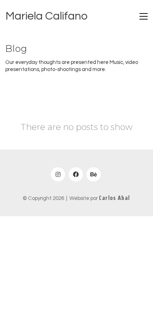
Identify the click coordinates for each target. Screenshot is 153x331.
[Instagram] (58, 174)
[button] (143, 16)
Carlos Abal (114, 198)
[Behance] (93, 174)
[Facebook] (76, 174)
